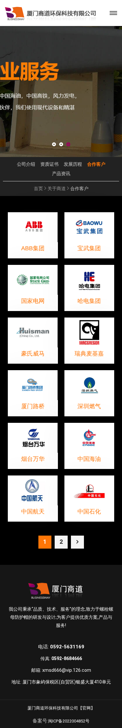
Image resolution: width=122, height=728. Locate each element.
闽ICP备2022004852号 (68, 721)
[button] (54, 144)
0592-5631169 (67, 647)
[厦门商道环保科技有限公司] (50, 13)
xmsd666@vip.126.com (66, 670)
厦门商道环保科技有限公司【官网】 (61, 708)
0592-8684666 (66, 658)
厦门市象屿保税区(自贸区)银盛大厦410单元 (66, 681)
